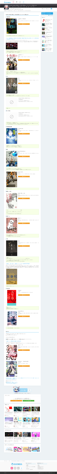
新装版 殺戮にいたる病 (21, 193)
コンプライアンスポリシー (40, 469)
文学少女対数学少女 (21, 311)
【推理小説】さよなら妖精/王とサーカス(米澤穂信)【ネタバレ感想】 (9, 423)
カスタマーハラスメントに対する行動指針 (30, 466)
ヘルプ (27, 467)
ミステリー (16, 10)
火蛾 (18, 240)
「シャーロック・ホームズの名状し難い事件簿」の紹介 (36, 412)
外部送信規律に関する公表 (40, 468)
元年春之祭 (19, 290)
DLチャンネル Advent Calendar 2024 (27, 10)
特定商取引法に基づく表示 (40, 466)
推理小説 (9, 10)
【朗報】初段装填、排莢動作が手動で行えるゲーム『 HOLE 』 (18, 413)
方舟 (18, 78)
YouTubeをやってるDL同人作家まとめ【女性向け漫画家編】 (18, 438)
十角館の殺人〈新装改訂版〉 (22, 18)
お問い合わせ (27, 468)
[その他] (52, 8)
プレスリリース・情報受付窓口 (29, 469)
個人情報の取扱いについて (40, 467)
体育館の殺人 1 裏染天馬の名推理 (23, 361)
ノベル (34, 6)
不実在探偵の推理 (20, 128)
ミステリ (13, 10)
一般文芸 (20, 10)
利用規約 (27, 465)
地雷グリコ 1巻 (20, 344)
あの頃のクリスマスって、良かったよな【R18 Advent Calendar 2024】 (9, 413)
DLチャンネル (7, 2)
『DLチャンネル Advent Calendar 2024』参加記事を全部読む (27, 423)
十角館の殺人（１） (21, 54)
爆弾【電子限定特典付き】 (22, 151)
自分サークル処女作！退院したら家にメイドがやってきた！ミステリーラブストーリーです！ (48, 41)
